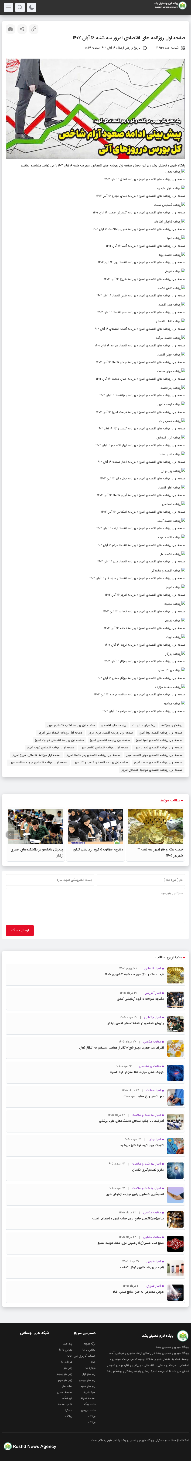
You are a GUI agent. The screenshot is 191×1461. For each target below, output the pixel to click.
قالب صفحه (65, 1404)
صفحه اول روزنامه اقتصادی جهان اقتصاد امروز (154, 755)
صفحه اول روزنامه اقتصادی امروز (110, 740)
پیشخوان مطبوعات (143, 725)
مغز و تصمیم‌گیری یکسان (148, 1169)
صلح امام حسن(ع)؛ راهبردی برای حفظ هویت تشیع (130, 1243)
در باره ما (66, 1361)
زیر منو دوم (65, 1380)
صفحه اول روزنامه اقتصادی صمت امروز (158, 762)
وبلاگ (92, 1416)
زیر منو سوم (88, 1386)
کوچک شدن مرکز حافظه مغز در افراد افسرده (136, 1072)
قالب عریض (88, 1410)
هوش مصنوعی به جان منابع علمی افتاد (138, 1291)
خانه (69, 1355)
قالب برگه (90, 1404)
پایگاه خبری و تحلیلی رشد (168, 165)
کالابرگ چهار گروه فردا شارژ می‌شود (142, 1145)
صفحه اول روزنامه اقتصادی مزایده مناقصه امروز (38, 762)
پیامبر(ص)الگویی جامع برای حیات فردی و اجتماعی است (128, 1218)
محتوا (68, 1410)
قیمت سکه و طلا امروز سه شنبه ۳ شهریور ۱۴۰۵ (134, 974)
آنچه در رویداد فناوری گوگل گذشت (142, 1267)
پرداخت (67, 1343)
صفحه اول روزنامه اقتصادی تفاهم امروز (104, 747)
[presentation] (181, 835)
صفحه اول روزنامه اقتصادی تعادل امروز (158, 747)
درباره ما (90, 1367)
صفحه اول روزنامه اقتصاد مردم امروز (111, 732)
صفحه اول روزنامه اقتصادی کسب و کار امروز (100, 762)
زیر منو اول (89, 1373)
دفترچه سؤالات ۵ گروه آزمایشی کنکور (98, 849)
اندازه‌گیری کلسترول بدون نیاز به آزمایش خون (135, 1194)
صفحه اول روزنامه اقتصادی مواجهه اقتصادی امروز (152, 769)
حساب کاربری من (85, 1355)
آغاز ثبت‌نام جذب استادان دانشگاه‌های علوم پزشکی (131, 1121)
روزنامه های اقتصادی (113, 725)
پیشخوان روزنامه (171, 725)
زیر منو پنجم (64, 1373)
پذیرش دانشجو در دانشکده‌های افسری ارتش (135, 1023)
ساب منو (67, 1386)
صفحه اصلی (64, 1392)
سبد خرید (89, 1392)
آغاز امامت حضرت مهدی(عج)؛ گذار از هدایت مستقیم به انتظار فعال (121, 1047)
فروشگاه (67, 1398)
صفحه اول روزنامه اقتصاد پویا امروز (160, 732)
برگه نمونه (90, 1343)
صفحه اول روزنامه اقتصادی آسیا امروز (159, 740)
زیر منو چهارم (87, 1380)
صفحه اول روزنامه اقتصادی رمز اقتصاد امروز (93, 755)
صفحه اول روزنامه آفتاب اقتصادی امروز (71, 725)
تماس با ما (89, 1349)
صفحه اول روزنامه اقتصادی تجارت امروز (59, 740)
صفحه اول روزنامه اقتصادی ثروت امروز (50, 747)
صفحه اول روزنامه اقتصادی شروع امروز (37, 755)
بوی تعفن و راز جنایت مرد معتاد (143, 1096)
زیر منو (68, 1367)
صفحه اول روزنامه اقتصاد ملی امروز (60, 732)
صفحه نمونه (88, 1398)
